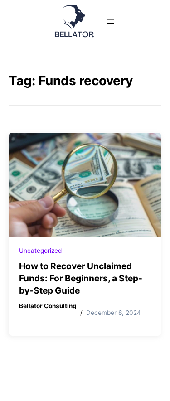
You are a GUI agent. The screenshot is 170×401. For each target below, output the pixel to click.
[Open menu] (110, 21)
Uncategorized (40, 250)
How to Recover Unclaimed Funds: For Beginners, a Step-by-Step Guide (80, 278)
